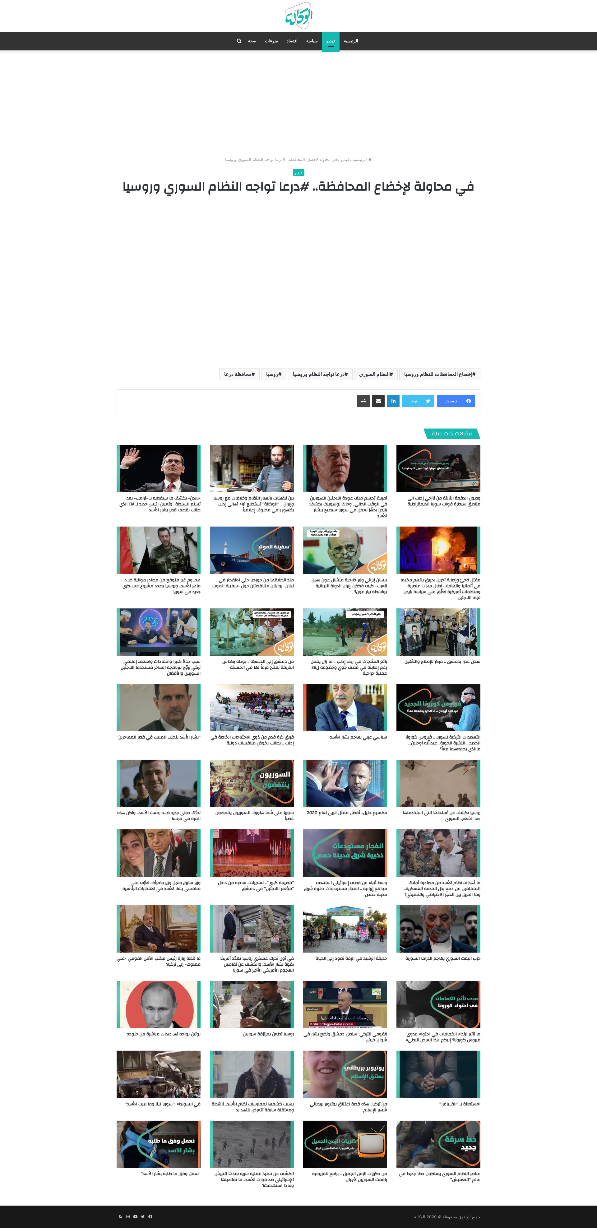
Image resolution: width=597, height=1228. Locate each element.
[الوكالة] (298, 15)
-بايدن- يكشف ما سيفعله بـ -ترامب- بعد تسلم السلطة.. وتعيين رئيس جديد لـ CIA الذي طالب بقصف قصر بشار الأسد (160, 504)
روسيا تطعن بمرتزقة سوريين (268, 1034)
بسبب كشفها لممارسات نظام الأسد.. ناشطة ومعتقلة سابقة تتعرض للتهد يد (253, 1107)
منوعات (271, 41)
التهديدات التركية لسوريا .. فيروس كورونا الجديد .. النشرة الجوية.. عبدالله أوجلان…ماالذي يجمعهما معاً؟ (442, 743)
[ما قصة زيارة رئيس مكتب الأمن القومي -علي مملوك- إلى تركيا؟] (159, 929)
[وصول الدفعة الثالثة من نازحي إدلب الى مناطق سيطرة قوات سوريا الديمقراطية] (438, 468)
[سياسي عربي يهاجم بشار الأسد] (345, 707)
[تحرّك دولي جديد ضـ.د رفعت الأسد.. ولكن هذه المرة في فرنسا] (159, 783)
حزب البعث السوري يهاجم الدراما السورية (442, 958)
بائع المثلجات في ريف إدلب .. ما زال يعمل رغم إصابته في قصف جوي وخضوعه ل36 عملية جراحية (349, 667)
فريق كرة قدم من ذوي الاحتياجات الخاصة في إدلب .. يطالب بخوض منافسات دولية (252, 740)
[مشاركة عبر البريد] (378, 401)
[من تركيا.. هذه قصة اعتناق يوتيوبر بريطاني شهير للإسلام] (345, 1074)
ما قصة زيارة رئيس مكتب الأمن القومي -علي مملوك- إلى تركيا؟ (159, 961)
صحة (252, 41)
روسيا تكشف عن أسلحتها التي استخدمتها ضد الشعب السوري (441, 816)
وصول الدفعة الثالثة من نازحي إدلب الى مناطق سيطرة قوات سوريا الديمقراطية (444, 501)
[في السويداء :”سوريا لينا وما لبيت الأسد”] (159, 1074)
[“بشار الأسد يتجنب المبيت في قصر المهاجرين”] (159, 707)
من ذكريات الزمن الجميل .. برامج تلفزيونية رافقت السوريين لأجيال (349, 1177)
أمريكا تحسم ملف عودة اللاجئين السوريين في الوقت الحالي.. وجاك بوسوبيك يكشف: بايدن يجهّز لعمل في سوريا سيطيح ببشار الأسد (348, 507)
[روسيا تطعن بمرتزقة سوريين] (252, 1004)
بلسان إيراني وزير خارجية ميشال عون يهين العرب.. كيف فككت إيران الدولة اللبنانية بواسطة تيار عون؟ (349, 586)
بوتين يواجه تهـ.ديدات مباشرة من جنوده (164, 1034)
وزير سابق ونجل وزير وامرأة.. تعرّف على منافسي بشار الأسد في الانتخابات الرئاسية (162, 886)
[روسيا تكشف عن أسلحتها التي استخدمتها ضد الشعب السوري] (438, 783)
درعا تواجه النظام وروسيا (319, 374)
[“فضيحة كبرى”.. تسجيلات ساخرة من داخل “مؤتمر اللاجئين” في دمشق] (252, 853)
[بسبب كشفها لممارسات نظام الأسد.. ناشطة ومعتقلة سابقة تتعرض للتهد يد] (252, 1074)
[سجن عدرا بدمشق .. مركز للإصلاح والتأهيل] (438, 632)
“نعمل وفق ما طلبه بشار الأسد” (171, 1174)
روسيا (272, 374)
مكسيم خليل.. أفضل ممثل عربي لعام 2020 (347, 813)
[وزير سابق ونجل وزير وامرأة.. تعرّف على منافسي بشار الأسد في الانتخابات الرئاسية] (159, 853)
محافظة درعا (238, 374)
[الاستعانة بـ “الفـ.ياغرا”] (438, 1074)
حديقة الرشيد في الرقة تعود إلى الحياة (351, 958)
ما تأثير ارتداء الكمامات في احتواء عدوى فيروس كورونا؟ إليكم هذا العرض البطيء (443, 1037)
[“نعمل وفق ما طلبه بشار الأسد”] (159, 1144)
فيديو (330, 41)
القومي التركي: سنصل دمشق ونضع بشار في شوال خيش (345, 1037)
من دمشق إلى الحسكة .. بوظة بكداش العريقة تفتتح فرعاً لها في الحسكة (258, 665)
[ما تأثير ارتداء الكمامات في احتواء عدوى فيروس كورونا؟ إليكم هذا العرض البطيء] (438, 1004)
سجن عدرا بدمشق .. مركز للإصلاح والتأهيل (442, 662)
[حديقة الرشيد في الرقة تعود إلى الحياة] (345, 929)
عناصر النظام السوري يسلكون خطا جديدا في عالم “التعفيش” (439, 1177)
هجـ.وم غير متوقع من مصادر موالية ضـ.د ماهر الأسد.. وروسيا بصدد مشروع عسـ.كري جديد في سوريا (162, 586)
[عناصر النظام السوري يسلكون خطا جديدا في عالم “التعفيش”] (438, 1144)
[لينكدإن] (393, 401)
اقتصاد (292, 41)
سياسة (312, 41)
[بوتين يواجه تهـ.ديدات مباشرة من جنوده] (159, 1004)
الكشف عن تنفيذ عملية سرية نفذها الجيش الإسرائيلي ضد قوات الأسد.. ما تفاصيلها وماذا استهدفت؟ (254, 1180)
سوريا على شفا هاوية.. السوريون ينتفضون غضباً (254, 816)
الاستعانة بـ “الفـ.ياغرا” (459, 1104)
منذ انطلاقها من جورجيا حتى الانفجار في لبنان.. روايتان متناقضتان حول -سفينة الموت (253, 583)
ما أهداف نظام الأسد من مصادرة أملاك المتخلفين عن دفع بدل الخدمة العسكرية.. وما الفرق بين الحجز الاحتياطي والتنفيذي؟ (442, 889)
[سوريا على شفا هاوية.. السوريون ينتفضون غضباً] (252, 783)
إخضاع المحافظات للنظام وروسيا (438, 374)
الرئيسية (351, 41)
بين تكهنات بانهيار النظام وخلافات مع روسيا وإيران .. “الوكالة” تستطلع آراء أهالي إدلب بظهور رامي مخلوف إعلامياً (253, 504)
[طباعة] (363, 401)
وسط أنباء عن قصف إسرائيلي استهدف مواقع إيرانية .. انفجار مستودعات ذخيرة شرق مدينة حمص (345, 889)
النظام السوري (374, 374)
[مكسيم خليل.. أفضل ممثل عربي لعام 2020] (345, 783)
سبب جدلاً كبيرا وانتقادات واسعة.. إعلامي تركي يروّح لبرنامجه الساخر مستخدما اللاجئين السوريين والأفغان (161, 667)
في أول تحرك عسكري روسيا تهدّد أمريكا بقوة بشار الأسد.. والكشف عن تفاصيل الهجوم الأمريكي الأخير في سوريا (257, 964)
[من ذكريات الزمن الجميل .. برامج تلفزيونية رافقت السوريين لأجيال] (345, 1144)
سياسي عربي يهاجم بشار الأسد (358, 737)
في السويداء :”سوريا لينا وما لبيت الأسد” (163, 1104)
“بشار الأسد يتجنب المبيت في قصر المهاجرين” (159, 737)
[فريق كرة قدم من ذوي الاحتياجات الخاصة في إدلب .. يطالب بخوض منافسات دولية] (252, 707)
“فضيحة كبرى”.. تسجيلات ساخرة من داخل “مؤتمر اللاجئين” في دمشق (256, 886)
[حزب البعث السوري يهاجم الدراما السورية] (438, 929)
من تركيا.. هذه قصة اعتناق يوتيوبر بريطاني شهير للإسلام (348, 1107)
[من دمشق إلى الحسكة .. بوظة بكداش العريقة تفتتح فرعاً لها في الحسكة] (252, 632)
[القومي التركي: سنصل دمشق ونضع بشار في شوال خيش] (345, 1004)
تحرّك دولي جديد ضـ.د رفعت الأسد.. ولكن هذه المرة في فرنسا (159, 816)
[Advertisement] (298, 103)
